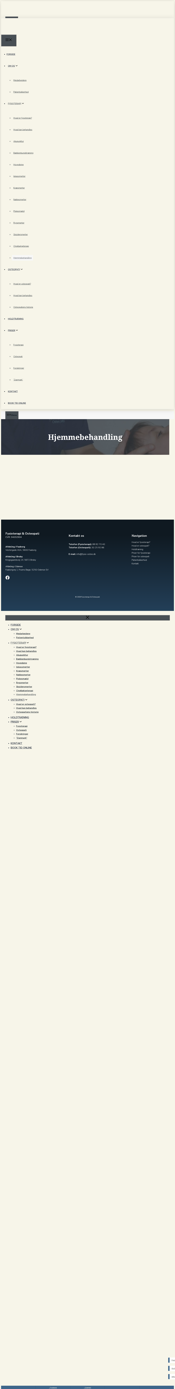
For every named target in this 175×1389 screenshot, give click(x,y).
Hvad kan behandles (22, 129)
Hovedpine (18, 164)
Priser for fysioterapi (141, 553)
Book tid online (17, 403)
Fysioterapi (14, 103)
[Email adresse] (122, 1387)
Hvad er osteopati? (22, 283)
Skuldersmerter (20, 234)
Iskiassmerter (19, 176)
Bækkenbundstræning (23, 153)
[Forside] (18, 1387)
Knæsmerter (19, 188)
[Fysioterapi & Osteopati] (16, 33)
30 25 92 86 (98, 547)
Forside (11, 54)
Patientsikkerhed (21, 92)
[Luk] (87, 617)
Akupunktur (18, 141)
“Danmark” (18, 379)
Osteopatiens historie (23, 307)
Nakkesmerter (19, 199)
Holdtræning (16, 318)
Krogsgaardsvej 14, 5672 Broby (20, 559)
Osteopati (14, 269)
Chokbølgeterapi (21, 246)
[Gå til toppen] (156, 1387)
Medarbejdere (20, 80)
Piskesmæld (18, 211)
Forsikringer (18, 368)
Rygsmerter (18, 222)
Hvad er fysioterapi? (22, 118)
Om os (11, 66)
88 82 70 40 (98, 544)
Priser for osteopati (140, 556)
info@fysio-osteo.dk (86, 554)
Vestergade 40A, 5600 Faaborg (20, 550)
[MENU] (8, 40)
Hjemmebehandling (22, 257)
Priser (11, 330)
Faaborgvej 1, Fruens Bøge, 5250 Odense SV (27, 569)
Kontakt (13, 391)
